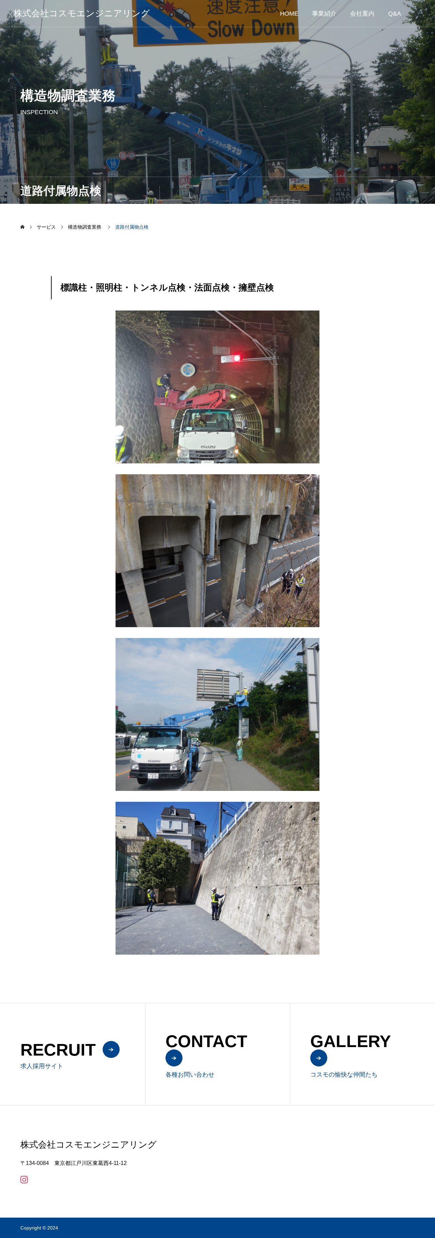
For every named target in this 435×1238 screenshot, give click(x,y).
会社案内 (362, 13)
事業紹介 (324, 13)
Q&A (394, 13)
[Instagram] (24, 1179)
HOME (289, 13)
